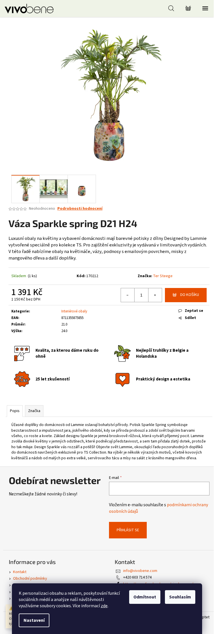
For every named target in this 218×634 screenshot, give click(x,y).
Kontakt (19, 572)
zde (104, 606)
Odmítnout (144, 597)
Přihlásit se (128, 530)
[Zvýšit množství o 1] (155, 295)
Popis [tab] (15, 411)
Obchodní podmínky (30, 578)
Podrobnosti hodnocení (79, 208)
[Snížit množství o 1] (128, 295)
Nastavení (34, 620)
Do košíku (189, 295)
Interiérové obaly (74, 311)
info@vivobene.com (140, 571)
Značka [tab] (34, 411)
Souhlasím (180, 597)
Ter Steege (163, 276)
